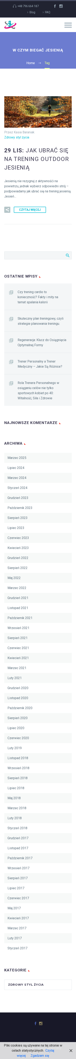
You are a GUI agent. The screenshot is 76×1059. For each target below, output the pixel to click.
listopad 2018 (17, 758)
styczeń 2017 (17, 948)
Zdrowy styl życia (16, 137)
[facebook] (55, 6)
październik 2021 (19, 618)
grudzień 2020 (17, 688)
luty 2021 (14, 678)
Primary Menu (68, 25)
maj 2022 (14, 578)
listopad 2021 (17, 608)
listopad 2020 (17, 698)
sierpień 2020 (17, 718)
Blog (32, 12)
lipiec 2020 (15, 728)
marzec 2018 (16, 808)
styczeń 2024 (17, 488)
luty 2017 (14, 938)
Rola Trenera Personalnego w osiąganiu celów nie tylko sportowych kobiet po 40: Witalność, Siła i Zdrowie (38, 390)
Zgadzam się (40, 1056)
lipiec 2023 (15, 528)
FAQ (47, 12)
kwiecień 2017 (18, 918)
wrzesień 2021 (18, 628)
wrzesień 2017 (18, 868)
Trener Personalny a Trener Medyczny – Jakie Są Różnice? (40, 363)
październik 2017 (19, 858)
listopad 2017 (17, 848)
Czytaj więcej (30, 209)
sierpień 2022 (17, 568)
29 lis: (36, 159)
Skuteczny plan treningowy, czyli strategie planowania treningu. (40, 321)
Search (67, 255)
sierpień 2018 (17, 778)
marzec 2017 (16, 928)
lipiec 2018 (15, 788)
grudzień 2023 (17, 498)
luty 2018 (14, 818)
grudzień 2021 (17, 598)
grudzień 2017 (17, 838)
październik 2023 (19, 508)
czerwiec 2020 (18, 738)
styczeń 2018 (17, 828)
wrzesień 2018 (18, 768)
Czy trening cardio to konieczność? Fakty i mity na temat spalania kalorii (38, 297)
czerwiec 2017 (18, 898)
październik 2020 (19, 708)
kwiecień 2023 (18, 548)
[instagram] (61, 6)
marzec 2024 (16, 478)
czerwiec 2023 (18, 538)
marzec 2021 (16, 668)
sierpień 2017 (17, 878)
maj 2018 (14, 798)
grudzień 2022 (17, 558)
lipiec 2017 (15, 888)
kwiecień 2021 (18, 658)
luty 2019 (14, 748)
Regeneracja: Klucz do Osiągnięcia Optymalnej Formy (42, 342)
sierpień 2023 (17, 518)
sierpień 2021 (17, 638)
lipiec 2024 (15, 468)
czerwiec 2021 (18, 648)
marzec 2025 (16, 458)
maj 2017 (14, 908)
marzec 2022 (16, 588)
